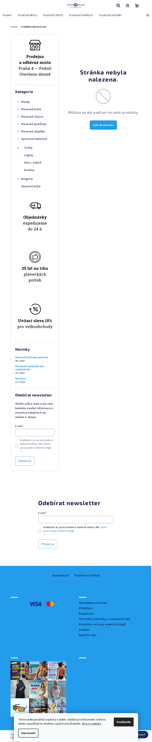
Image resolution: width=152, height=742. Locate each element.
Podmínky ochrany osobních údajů (102, 624)
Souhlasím (122, 722)
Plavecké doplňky (33, 131)
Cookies (84, 630)
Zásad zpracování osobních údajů (35, 446)
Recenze (20, 378)
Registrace (86, 614)
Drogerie (27, 179)
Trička (28, 148)
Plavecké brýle (31, 109)
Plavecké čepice (32, 117)
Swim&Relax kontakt (93, 603)
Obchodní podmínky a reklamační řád (104, 619)
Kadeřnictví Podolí (87, 575)
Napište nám (87, 635)
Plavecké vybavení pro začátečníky (29, 368)
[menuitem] (7, 15)
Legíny (28, 155)
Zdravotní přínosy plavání (31, 357)
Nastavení (27, 733)
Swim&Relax (60, 575)
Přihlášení (86, 608)
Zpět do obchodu (103, 125)
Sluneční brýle (31, 186)
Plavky (25, 102)
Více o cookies (90, 724)
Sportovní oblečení (34, 139)
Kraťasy (29, 170)
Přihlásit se (24, 461)
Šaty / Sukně (33, 163)
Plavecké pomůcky (34, 124)
